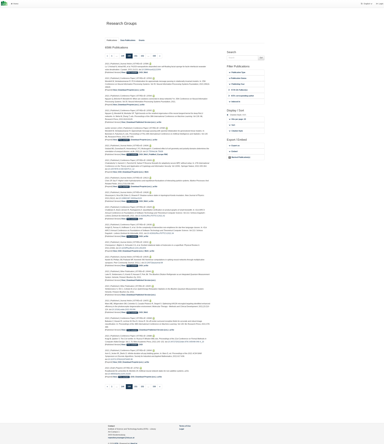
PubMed (152, 154)
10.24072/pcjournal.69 (153, 263)
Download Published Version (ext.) (141, 122)
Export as (235, 146)
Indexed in (235, 102)
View (123, 72)
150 (130, 56)
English (366, 4)
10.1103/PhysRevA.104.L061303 (132, 248)
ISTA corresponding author (242, 96)
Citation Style (237, 131)
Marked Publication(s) (239, 157)
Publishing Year (238, 84)
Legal (181, 429)
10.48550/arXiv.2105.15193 (119, 374)
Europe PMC (162, 154)
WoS (146, 72)
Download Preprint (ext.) (128, 90)
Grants (142, 40)
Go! (261, 58)
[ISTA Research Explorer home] (4, 3)
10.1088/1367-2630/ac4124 (130, 198)
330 (154, 56)
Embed (234, 151)
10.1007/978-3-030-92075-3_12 (121, 169)
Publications (112, 40)
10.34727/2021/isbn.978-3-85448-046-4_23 (186, 342)
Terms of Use (185, 426)
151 (135, 56)
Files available (132, 72)
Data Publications (127, 40)
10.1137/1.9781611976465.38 (120, 359)
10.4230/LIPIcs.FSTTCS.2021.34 (160, 233)
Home (15, 4)
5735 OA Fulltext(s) (239, 90)
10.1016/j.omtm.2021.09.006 (123, 309)
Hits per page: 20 (238, 119)
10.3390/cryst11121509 (151, 70)
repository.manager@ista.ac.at (121, 438)
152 (142, 56)
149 (122, 56)
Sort (233, 125)
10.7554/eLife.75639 (154, 151)
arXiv (142, 90)
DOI (140, 72)
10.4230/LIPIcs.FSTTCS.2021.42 (151, 216)
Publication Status (238, 78)
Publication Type (238, 72)
